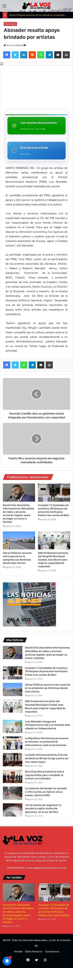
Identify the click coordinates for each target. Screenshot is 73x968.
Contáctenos (52, 951)
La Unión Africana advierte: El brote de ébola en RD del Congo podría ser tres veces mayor (47, 758)
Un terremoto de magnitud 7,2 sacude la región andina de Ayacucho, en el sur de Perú (43, 808)
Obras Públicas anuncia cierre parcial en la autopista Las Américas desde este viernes (47, 688)
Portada (18, 951)
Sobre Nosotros (34, 951)
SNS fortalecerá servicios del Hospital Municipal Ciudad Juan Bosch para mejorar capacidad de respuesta (53, 559)
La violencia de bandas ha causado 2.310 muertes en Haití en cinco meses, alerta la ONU (46, 792)
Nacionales (10, 24)
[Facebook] (6, 365)
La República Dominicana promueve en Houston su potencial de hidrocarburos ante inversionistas (46, 742)
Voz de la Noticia (14, 45)
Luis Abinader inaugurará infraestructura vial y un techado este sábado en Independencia (47, 725)
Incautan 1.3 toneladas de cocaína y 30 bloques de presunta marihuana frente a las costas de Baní (46, 671)
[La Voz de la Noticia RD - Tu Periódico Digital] (36, 5)
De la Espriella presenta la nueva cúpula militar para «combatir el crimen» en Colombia (44, 775)
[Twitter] (15, 365)
